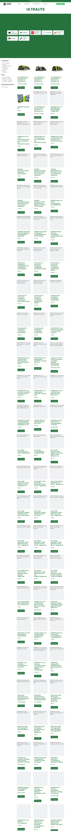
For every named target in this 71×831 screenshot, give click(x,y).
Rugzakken (26, 4)
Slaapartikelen (36, 4)
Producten (45, 4)
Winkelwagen (21, 87)
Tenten (19, 4)
